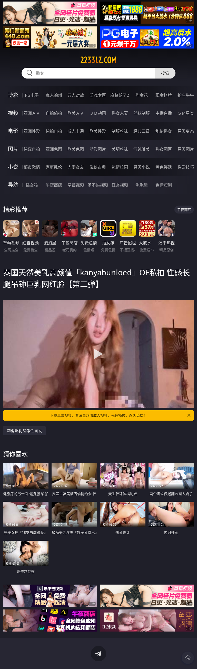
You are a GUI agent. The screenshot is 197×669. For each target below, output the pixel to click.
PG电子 (32, 95)
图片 (13, 149)
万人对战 (75, 95)
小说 (13, 166)
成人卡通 (75, 131)
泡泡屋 (141, 185)
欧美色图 (75, 149)
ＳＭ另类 (186, 113)
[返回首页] (188, 658)
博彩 (13, 95)
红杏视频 (120, 185)
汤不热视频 (97, 185)
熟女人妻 (120, 113)
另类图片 (186, 149)
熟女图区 (163, 149)
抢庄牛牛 (186, 95)
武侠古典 (98, 167)
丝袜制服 (141, 113)
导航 (13, 184)
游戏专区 (98, 95)
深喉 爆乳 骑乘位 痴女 (24, 430)
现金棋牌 (163, 95)
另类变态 (186, 131)
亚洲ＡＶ (32, 113)
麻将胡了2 (119, 95)
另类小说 (141, 167)
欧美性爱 (98, 131)
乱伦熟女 (163, 131)
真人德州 (54, 95)
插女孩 (32, 185)
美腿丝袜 (120, 149)
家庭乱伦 (54, 167)
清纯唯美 (141, 149)
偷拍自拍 (54, 131)
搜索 (165, 73)
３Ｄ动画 (98, 113)
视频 (13, 113)
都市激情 (32, 167)
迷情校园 (120, 167)
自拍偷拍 (54, 113)
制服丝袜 (120, 131)
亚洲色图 (54, 149)
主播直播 (163, 113)
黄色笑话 (163, 167)
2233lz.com (98, 60)
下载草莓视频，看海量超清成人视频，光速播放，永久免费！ (98, 415)
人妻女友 (75, 167)
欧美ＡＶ (75, 113)
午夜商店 (54, 185)
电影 (13, 131)
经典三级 (141, 131)
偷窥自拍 (32, 149)
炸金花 (141, 95)
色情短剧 (163, 185)
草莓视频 (75, 185)
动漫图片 (98, 149)
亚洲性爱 (32, 131)
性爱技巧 (186, 167)
